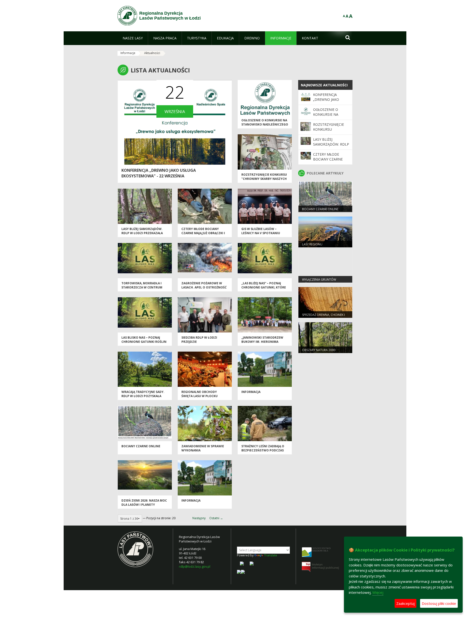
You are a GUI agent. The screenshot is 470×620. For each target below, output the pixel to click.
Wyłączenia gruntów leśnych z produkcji (319, 281)
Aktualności (152, 53)
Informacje (127, 53)
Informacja (250, 392)
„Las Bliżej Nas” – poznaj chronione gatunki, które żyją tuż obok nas (263, 287)
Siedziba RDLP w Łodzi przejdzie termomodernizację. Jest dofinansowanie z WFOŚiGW (204, 343)
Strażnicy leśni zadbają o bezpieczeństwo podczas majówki (262, 450)
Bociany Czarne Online (140, 446)
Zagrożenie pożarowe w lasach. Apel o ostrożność (204, 285)
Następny (199, 518)
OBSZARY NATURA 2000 (318, 350)
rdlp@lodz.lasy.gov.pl (194, 566)
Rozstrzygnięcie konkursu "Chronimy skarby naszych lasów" (264, 178)
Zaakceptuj (405, 603)
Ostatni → (216, 518)
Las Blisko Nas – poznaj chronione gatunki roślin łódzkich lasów (143, 341)
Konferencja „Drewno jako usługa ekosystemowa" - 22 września (158, 173)
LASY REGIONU (312, 244)
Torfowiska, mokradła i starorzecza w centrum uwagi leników (141, 287)
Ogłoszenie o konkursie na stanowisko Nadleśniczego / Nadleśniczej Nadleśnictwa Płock (264, 126)
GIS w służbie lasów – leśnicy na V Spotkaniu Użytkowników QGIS (260, 233)
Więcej (377, 592)
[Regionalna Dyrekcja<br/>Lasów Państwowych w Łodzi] (127, 15)
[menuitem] (133, 38)
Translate (270, 555)
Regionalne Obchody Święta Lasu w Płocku (199, 394)
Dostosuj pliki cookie (439, 603)
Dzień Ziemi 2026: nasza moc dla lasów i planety (144, 502)
